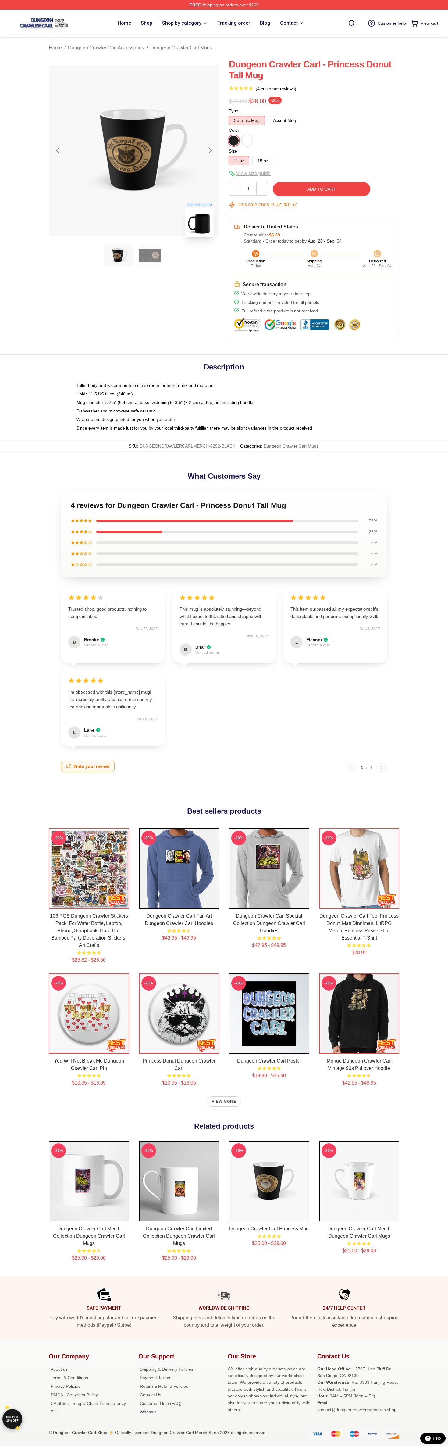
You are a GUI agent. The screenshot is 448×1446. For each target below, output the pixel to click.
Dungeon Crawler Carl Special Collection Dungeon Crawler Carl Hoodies (269, 923)
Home (55, 47)
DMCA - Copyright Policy (74, 1394)
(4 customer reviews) (276, 88)
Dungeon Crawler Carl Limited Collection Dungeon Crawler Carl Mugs (179, 1236)
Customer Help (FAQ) (161, 1403)
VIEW (89, 902)
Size (233, 151)
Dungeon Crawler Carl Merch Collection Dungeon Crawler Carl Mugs (89, 1236)
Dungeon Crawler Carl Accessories (106, 47)
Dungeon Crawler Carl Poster (269, 1060)
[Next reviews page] (381, 767)
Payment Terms (155, 1377)
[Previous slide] (58, 150)
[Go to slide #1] (118, 255)
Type (233, 110)
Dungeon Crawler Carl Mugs (181, 47)
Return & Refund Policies (164, 1386)
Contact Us (150, 1394)
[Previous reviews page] (351, 767)
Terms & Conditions (69, 1377)
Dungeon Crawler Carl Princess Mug (269, 1228)
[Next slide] (209, 150)
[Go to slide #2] (150, 255)
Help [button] (437, 1438)
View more (224, 1101)
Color (234, 130)
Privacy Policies (65, 1386)
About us (59, 1369)
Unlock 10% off (12, 1419)
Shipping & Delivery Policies (166, 1369)
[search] (352, 23)
